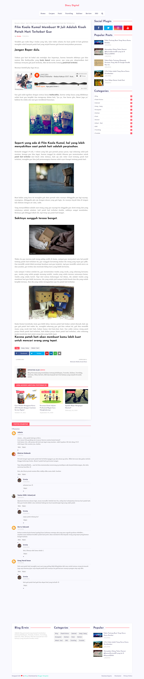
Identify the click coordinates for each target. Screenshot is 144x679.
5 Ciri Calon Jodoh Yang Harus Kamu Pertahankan (117, 72)
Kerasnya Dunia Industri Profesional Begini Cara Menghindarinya (48, 408)
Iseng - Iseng (25, 348)
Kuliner (113, 113)
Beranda (17, 23)
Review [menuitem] (89, 13)
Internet (113, 103)
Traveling (113, 130)
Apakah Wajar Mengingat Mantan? (74, 407)
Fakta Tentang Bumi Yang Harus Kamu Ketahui (118, 41)
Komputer (113, 110)
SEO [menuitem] (96, 13)
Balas (19, 447)
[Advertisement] (33, 656)
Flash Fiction (113, 99)
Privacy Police (128, 676)
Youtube (113, 133)
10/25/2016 (21, 529)
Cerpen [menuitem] (52, 13)
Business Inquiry (107, 676)
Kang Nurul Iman (24, 561)
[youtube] (128, 28)
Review (113, 120)
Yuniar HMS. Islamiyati (26, 495)
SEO (113, 126)
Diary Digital (72, 5)
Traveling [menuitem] (69, 13)
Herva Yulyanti (23, 527)
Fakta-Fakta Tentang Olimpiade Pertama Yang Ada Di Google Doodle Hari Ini (117, 63)
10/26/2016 (26, 482)
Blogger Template (43, 676)
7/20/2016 (20, 434)
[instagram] (118, 28)
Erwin (19, 36)
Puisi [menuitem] (60, 13)
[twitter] (108, 28)
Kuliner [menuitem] (79, 13)
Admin (20, 432)
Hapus (24, 447)
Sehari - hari (24, 23)
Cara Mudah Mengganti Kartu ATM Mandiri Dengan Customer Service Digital (25, 408)
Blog (113, 96)
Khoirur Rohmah (23, 453)
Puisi (113, 116)
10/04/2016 (21, 497)
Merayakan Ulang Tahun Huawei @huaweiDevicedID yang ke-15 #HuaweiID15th (116, 52)
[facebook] (98, 28)
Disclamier (118, 676)
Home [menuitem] (43, 13)
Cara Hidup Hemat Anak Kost (115, 80)
